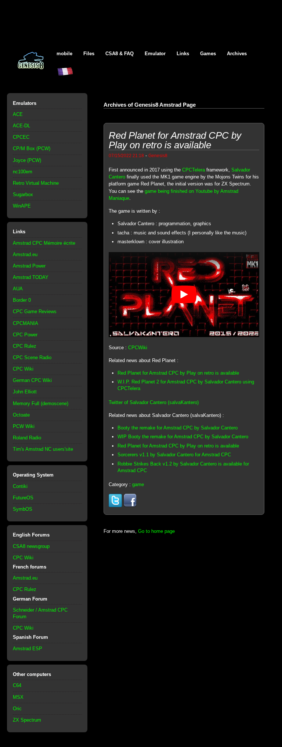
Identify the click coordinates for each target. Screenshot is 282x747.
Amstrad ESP (27, 648)
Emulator (155, 53)
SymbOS (22, 509)
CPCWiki (137, 347)
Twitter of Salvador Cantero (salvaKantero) (154, 402)
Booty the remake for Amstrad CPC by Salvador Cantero (178, 428)
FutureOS (23, 497)
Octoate (21, 415)
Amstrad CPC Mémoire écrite (44, 243)
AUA (18, 288)
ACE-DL (21, 125)
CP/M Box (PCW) (31, 148)
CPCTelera (193, 170)
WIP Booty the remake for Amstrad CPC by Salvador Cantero (183, 436)
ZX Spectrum (27, 720)
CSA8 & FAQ (119, 53)
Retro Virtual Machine (36, 183)
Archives (237, 53)
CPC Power (25, 334)
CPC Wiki (23, 369)
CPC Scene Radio (32, 357)
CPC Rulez (24, 346)
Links (183, 53)
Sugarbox (23, 194)
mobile (64, 53)
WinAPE (22, 206)
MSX (18, 697)
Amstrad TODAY (30, 277)
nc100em (22, 171)
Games (208, 53)
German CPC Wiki (32, 380)
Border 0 (22, 300)
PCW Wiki (24, 426)
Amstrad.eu (25, 254)
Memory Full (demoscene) (40, 403)
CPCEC (21, 137)
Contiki (20, 486)
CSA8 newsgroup (31, 546)
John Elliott (25, 391)
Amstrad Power (29, 266)
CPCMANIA (25, 323)
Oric (17, 708)
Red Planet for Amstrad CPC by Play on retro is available (178, 373)
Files (88, 53)
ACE (18, 114)
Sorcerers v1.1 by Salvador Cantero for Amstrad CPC (174, 454)
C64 (17, 685)
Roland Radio (27, 437)
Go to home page (156, 531)
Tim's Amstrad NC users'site (43, 449)
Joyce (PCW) (27, 160)
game (138, 484)
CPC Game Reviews (35, 311)
